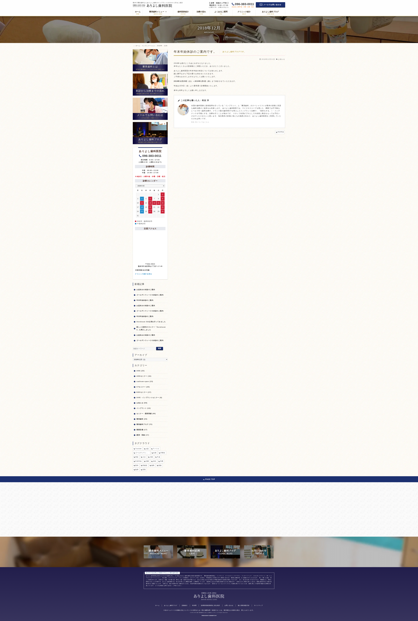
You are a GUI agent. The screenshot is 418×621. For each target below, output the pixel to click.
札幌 (147, 461)
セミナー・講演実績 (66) (146, 413)
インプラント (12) (144, 408)
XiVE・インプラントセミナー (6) (149, 397)
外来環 (194, 605)
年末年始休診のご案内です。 (195, 51)
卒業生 (162, 453)
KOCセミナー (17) (144, 392)
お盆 (147, 448)
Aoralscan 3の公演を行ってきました (151, 322)
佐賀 (154, 453)
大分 (144, 457)
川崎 (151, 457)
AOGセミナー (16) (144, 376)
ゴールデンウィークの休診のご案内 (150, 295)
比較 (154, 461)
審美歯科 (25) (142, 419)
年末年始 (281, 132)
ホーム (157, 605)
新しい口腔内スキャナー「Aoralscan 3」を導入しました (151, 328)
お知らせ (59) (142, 403)
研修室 (144, 465)
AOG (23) (141, 371)
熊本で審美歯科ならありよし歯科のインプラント (207, 612)
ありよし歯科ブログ (170, 605)
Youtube (138, 448)
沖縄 (161, 461)
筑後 (160, 465)
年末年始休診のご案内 (145, 300)
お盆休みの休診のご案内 (146, 289)
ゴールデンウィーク (142, 453)
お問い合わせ (229, 605)
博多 (136, 457)
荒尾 (144, 469)
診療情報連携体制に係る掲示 (210, 605)
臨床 (136, 469)
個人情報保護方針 (244, 605)
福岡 (152, 465)
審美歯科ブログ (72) (144, 424)
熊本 (136, 465)
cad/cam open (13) (145, 381)
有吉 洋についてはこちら (200, 122)
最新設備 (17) (142, 430)
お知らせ (281, 59)
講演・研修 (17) (143, 435)
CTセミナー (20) (143, 387)
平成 (158, 457)
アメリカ (156, 448)
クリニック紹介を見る (143, 274)
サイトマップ (258, 605)
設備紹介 (185, 605)
